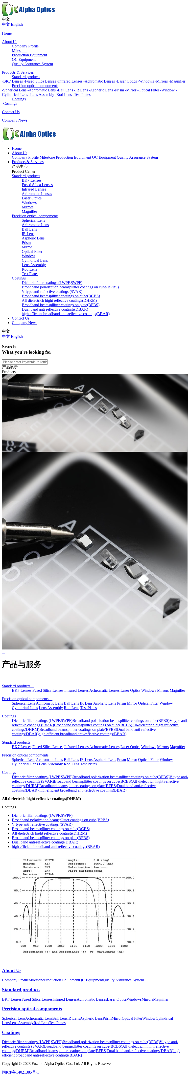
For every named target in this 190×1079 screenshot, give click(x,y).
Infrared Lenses (34, 189)
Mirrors (27, 207)
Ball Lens (29, 229)
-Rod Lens (63, 94)
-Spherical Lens (14, 90)
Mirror (27, 247)
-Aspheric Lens (101, 90)
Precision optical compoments (35, 86)
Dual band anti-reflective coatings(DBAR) (55, 309)
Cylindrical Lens (35, 260)
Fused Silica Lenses (37, 185)
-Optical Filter (148, 90)
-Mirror (130, 90)
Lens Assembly (34, 265)
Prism (26, 242)
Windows (29, 202)
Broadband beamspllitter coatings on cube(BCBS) (61, 296)
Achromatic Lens (35, 225)
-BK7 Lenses (12, 81)
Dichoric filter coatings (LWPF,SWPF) (52, 283)
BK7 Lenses (31, 180)
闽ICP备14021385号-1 (20, 1072)
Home (7, 33)
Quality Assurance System (32, 64)
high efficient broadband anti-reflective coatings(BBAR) (66, 314)
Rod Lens (29, 269)
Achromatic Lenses (37, 194)
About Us (9, 42)
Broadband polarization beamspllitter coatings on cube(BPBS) (70, 287)
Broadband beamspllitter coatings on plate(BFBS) (60, 305)
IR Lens (28, 234)
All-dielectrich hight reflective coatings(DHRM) (59, 300)
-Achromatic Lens (41, 90)
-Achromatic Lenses (99, 81)
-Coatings (9, 103)
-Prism (119, 90)
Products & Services (18, 72)
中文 (6, 24)
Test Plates (30, 274)
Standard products (26, 77)
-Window (167, 90)
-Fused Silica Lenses (40, 81)
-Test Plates (82, 94)
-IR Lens (81, 90)
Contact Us (11, 112)
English (17, 24)
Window (28, 256)
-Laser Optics (126, 81)
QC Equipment (24, 59)
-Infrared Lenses (69, 81)
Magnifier (29, 211)
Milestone (19, 50)
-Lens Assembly (41, 94)
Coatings (19, 99)
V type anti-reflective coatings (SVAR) (52, 291)
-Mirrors (161, 81)
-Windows (146, 81)
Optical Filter (32, 251)
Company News (14, 120)
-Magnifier (177, 81)
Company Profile (25, 46)
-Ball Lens (65, 90)
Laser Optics (32, 198)
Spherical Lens (33, 220)
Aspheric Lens (33, 238)
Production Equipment (29, 55)
